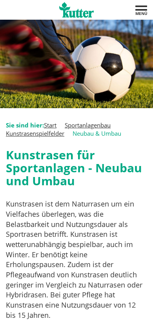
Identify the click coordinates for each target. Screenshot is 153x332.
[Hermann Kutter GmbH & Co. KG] (76, 10)
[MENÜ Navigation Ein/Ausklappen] (141, 8)
